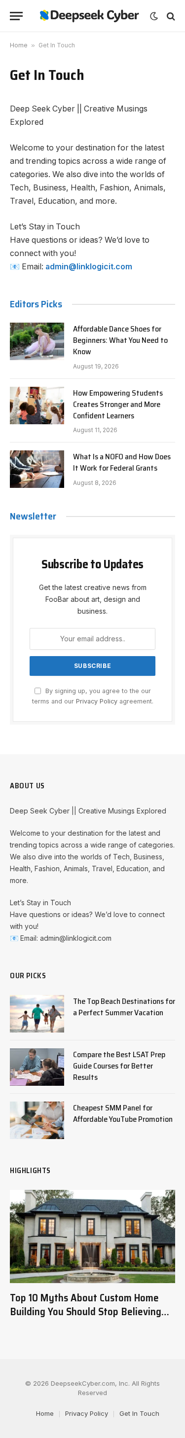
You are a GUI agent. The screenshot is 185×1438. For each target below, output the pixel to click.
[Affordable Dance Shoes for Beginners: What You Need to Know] (37, 341)
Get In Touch (139, 1413)
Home (19, 45)
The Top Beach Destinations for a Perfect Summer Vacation (124, 1007)
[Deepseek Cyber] (88, 16)
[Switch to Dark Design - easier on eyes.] (154, 16)
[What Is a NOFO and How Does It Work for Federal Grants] (37, 469)
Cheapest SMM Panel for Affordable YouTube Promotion (123, 1113)
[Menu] (16, 16)
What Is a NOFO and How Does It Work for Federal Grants (122, 462)
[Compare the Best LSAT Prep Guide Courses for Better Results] (37, 1067)
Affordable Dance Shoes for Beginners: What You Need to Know (120, 340)
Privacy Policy (96, 701)
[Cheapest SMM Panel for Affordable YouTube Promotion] (37, 1120)
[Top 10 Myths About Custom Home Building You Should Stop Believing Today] (92, 1236)
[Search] (170, 16)
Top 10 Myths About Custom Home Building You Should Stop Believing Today (85, 1312)
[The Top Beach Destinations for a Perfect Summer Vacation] (37, 1013)
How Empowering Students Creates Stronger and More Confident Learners (118, 404)
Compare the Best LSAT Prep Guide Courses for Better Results (119, 1065)
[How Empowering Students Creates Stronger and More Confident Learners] (37, 405)
